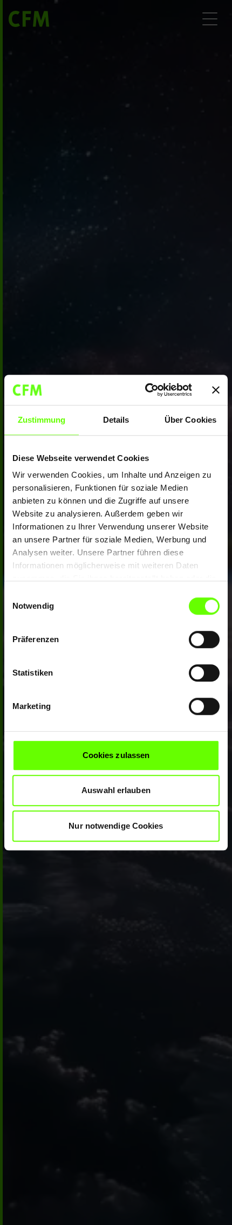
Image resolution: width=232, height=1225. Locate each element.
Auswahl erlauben (116, 790)
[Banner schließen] (216, 390)
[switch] (204, 639)
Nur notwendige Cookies (116, 825)
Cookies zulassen (116, 755)
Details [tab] (116, 419)
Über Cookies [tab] (190, 419)
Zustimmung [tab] (42, 419)
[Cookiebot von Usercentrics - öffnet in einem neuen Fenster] (146, 390)
